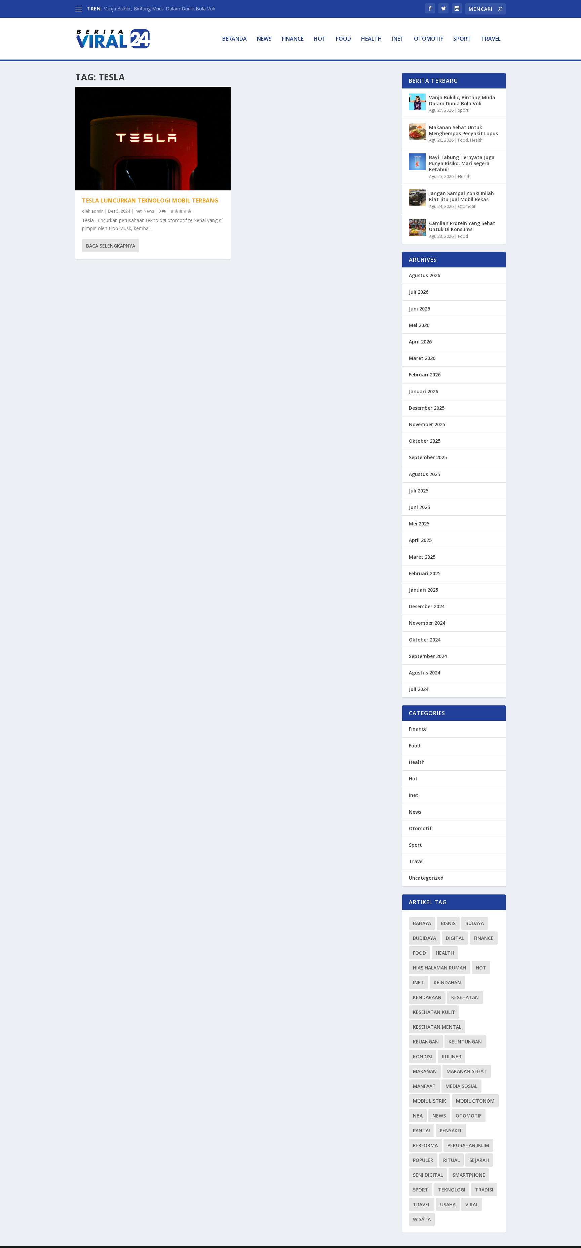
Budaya (474, 923)
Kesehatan (465, 997)
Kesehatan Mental (437, 1027)
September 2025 (428, 457)
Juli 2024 (418, 689)
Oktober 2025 (424, 441)
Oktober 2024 (424, 639)
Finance (293, 39)
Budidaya (424, 938)
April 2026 (420, 341)
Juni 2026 (419, 308)
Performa (425, 1145)
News (264, 39)
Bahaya (422, 923)
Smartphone (469, 1175)
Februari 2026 (424, 374)
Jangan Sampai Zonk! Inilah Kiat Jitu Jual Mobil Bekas (461, 196)
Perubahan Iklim (468, 1145)
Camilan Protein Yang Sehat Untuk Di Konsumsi (462, 226)
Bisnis (448, 923)
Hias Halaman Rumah (439, 967)
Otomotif (428, 39)
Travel (491, 39)
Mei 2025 (419, 523)
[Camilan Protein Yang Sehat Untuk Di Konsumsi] (417, 227)
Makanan (425, 1071)
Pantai (421, 1130)
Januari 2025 (423, 590)
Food (343, 39)
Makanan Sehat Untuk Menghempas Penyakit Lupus (463, 130)
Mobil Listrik (429, 1101)
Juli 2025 (418, 490)
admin (97, 211)
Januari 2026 (423, 391)
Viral (471, 1204)
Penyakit (451, 1130)
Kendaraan (427, 997)
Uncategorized (426, 878)
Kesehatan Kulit (434, 1012)
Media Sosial (461, 1086)
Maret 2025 (422, 557)
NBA (418, 1115)
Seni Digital (428, 1175)
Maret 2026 (422, 358)
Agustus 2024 (424, 672)
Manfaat (424, 1086)
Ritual (451, 1160)
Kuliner (451, 1056)
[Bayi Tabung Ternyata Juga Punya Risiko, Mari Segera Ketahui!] (417, 161)
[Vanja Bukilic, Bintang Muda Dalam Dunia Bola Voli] (417, 102)
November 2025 (427, 424)
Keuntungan (465, 1041)
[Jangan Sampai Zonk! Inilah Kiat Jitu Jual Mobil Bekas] (417, 197)
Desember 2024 (426, 606)
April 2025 (420, 540)
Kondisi (422, 1056)
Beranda (234, 39)
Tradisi (484, 1189)
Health (371, 39)
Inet (398, 39)
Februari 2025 (424, 573)
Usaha (448, 1204)
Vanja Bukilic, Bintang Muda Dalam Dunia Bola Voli (159, 8)
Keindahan (447, 982)
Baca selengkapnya (110, 246)
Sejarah (479, 1160)
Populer (423, 1160)
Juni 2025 (419, 507)
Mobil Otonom (475, 1101)
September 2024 (428, 656)
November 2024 (427, 623)
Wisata (422, 1219)
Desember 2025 (426, 408)
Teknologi (451, 1189)
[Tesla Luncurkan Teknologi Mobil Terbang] (153, 138)
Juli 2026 (418, 292)
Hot (320, 39)
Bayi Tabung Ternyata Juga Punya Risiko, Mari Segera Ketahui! (462, 163)
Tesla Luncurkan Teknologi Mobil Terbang (150, 200)
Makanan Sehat (467, 1071)
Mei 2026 (419, 325)
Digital (455, 938)
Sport (462, 39)
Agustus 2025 (424, 474)
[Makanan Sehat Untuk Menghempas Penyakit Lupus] (417, 131)
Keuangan (426, 1041)
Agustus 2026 (424, 275)
